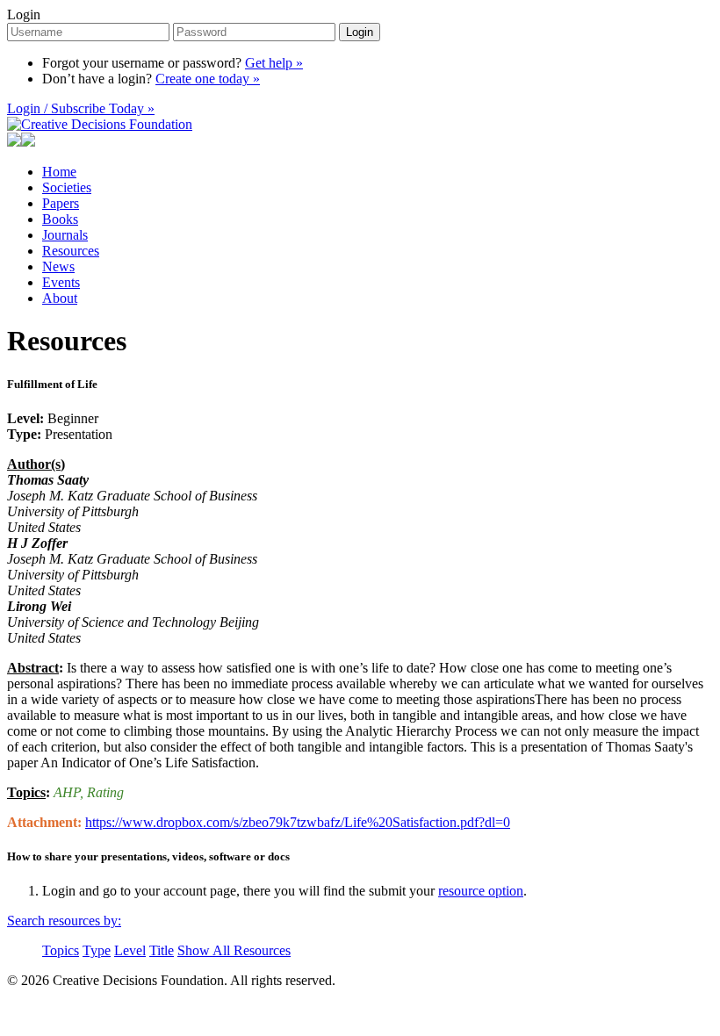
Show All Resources (234, 950)
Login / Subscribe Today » (81, 108)
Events (61, 282)
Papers (60, 203)
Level (130, 950)
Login (23, 14)
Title (161, 950)
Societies (66, 187)
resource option (480, 890)
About (59, 298)
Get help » (274, 62)
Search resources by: (64, 920)
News (58, 266)
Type (97, 950)
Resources (70, 250)
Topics (60, 950)
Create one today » (207, 78)
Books (60, 219)
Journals (65, 234)
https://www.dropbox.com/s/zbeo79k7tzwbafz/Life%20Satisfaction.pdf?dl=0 (297, 822)
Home (59, 171)
